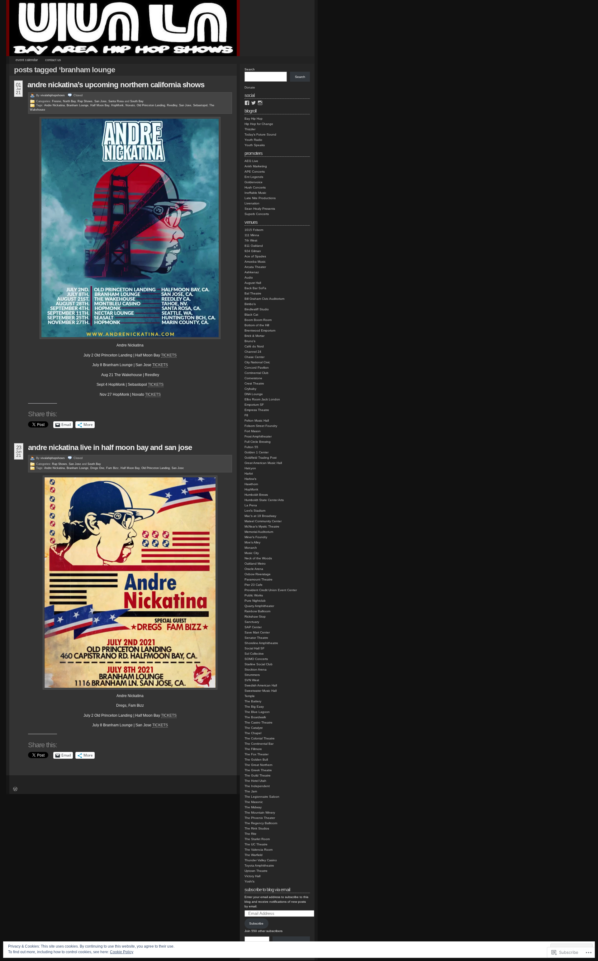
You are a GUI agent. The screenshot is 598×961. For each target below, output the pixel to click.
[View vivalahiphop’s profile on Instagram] (260, 102)
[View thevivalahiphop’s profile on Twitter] (253, 102)
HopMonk (117, 105)
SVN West (251, 680)
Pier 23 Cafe (253, 584)
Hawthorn (251, 484)
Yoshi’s (249, 881)
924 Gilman (252, 251)
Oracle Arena (253, 569)
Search (249, 69)
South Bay (137, 101)
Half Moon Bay (99, 105)
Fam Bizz (112, 468)
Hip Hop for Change (258, 124)
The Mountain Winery (259, 812)
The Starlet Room (257, 839)
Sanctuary (251, 622)
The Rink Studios (256, 828)
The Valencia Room (258, 849)
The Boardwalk (255, 717)
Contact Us (53, 60)
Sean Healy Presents (259, 208)
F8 (246, 415)
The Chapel (252, 733)
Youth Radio (253, 139)
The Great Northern (258, 765)
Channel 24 (252, 351)
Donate (249, 87)
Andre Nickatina (54, 105)
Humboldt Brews (256, 494)
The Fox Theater (256, 754)
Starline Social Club (258, 664)
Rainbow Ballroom (257, 611)
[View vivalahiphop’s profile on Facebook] (246, 102)
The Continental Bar (258, 743)
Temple (249, 696)
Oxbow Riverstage (257, 574)
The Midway (253, 807)
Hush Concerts (255, 187)
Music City (251, 553)
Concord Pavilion (256, 367)
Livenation (251, 203)
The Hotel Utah (255, 780)
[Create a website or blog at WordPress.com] (15, 789)
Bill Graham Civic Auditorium (264, 298)
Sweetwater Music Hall (260, 690)
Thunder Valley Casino (260, 860)
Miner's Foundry (255, 537)
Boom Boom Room (258, 320)
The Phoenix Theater (259, 818)
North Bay (69, 101)
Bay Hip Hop (253, 118)
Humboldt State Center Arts (264, 500)
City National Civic (257, 362)
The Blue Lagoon (257, 712)
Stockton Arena (255, 669)
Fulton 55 (251, 447)
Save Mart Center (257, 632)
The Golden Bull (256, 759)
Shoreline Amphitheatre (261, 643)
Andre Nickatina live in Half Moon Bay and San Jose (110, 447)
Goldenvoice (253, 182)
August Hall (252, 282)
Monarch (250, 547)
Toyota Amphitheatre (259, 865)
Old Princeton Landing (151, 105)
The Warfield (253, 855)
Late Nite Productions (260, 198)
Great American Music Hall (263, 463)
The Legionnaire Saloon (261, 796)
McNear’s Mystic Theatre (261, 526)
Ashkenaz (251, 272)
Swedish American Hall (260, 685)
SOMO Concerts (256, 659)
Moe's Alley (252, 542)
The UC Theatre (256, 844)
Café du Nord (254, 346)
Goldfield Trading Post (260, 457)
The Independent (257, 786)
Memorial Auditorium (258, 531)
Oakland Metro (255, 563)
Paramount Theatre (258, 579)
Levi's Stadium (254, 510)
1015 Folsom (253, 230)
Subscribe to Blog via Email (267, 889)
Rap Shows (85, 101)
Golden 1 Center (256, 452)
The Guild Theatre (257, 775)
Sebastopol (200, 105)
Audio (248, 277)
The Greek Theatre (258, 770)
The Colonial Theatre (259, 738)
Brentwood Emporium (259, 330)
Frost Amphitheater (258, 436)
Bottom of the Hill (256, 325)
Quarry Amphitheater (259, 606)
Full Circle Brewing (257, 441)
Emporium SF (254, 404)
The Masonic (253, 802)
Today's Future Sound (260, 134)
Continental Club (256, 373)
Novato (130, 105)
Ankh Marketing (255, 166)
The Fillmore (253, 749)
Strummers (252, 675)
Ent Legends (253, 177)
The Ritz (250, 833)
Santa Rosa (116, 101)
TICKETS (169, 355)
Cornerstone (253, 378)
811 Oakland (253, 245)
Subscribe (256, 923)
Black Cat (251, 314)
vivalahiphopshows (52, 95)
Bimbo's (250, 304)
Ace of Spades (255, 256)
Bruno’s (249, 341)
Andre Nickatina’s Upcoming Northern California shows (115, 84)
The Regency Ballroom (260, 823)
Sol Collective (254, 653)
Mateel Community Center (263, 521)
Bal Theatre (252, 293)
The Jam (250, 791)
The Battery (252, 701)
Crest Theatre (254, 383)
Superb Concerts (256, 214)
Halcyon (250, 468)
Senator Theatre (256, 637)
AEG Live (251, 161)
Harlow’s (250, 478)
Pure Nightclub (255, 600)
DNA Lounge (253, 394)
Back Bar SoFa (255, 288)
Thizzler (249, 129)
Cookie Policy (121, 952)
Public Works (253, 595)
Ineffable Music (255, 192)
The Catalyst (253, 727)
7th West (250, 240)
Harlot (248, 473)
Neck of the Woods (258, 558)
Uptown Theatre (256, 871)
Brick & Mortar (254, 335)
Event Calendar (27, 60)
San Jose (100, 101)
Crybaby (250, 388)
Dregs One (97, 468)
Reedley (172, 105)
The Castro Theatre (258, 722)
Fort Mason (252, 431)
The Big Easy (254, 706)
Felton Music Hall (256, 420)
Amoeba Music (255, 261)
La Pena (250, 505)
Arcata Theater (255, 267)
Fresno (56, 101)
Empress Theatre (256, 410)
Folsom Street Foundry (260, 426)
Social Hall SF (254, 648)
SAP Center (253, 627)
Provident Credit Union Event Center (270, 590)
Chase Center (254, 357)
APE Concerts (254, 171)
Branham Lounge (77, 105)
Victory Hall (252, 876)
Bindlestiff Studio (256, 309)
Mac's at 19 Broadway (260, 516)
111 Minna (251, 235)
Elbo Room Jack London (262, 399)
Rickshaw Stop (255, 616)
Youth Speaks (254, 145)
